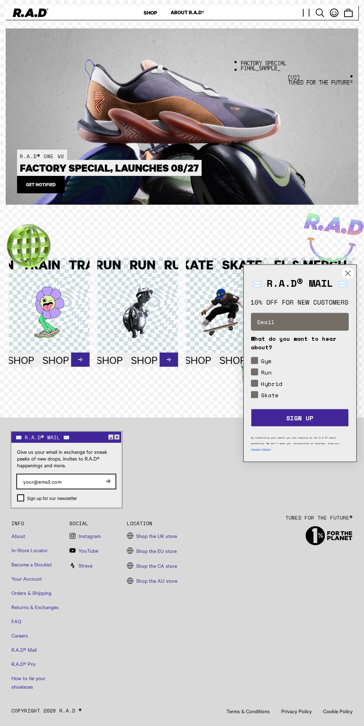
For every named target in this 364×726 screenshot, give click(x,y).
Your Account (26, 578)
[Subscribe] (108, 481)
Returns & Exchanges (35, 607)
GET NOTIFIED (41, 185)
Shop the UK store (156, 535)
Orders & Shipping (31, 592)
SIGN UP (300, 417)
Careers (19, 635)
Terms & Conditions (248, 711)
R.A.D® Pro (23, 663)
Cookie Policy (338, 711)
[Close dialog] (348, 273)
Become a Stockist (31, 564)
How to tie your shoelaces (28, 682)
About (18, 535)
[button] (320, 13)
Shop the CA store (156, 565)
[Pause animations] (306, 13)
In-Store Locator (29, 550)
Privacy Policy (296, 711)
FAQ (16, 621)
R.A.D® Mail (24, 649)
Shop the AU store (156, 580)
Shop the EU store (156, 550)
